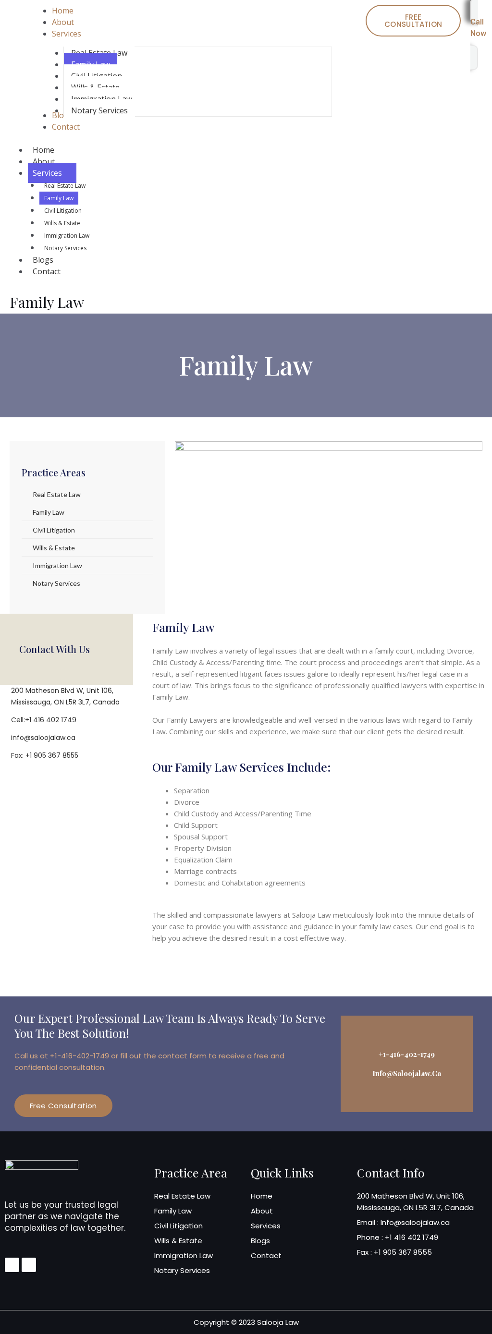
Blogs (43, 260)
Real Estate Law (65, 186)
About (44, 161)
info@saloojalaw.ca (406, 1073)
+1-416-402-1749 (407, 1054)
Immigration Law (66, 235)
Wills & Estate (62, 223)
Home (43, 150)
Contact (47, 271)
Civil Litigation (63, 210)
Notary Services (65, 248)
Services (47, 173)
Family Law (59, 198)
